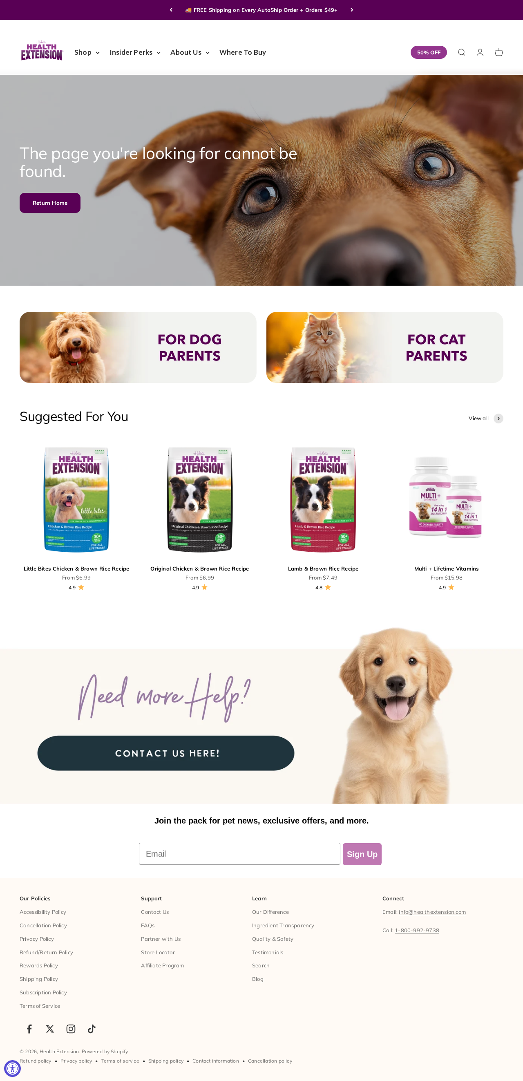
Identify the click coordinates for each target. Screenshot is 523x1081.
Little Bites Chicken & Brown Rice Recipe (77, 568)
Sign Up (362, 854)
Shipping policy (165, 1061)
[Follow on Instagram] (70, 1028)
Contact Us (155, 912)
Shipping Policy (39, 979)
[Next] (352, 10)
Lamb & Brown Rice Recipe (323, 568)
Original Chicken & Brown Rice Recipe (199, 568)
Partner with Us (161, 939)
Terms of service (120, 1061)
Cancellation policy (270, 1061)
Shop (83, 52)
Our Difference (270, 912)
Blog (258, 979)
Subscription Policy (43, 992)
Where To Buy (242, 52)
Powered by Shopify (105, 1051)
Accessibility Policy (43, 912)
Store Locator (158, 952)
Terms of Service (40, 1006)
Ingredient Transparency (283, 925)
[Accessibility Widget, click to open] (12, 1068)
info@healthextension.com (432, 912)
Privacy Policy (37, 939)
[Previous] (171, 10)
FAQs (147, 925)
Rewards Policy (39, 965)
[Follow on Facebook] (29, 1028)
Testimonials (267, 952)
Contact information (215, 1061)
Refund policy (35, 1061)
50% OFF (428, 52)
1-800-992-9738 (417, 930)
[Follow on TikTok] (91, 1028)
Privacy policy (76, 1061)
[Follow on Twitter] (50, 1028)
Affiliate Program (162, 965)
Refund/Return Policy (46, 952)
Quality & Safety (272, 939)
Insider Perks (131, 52)
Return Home (50, 202)
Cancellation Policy (43, 925)
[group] (261, 710)
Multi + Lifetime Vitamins (446, 568)
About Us (185, 52)
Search (261, 965)
